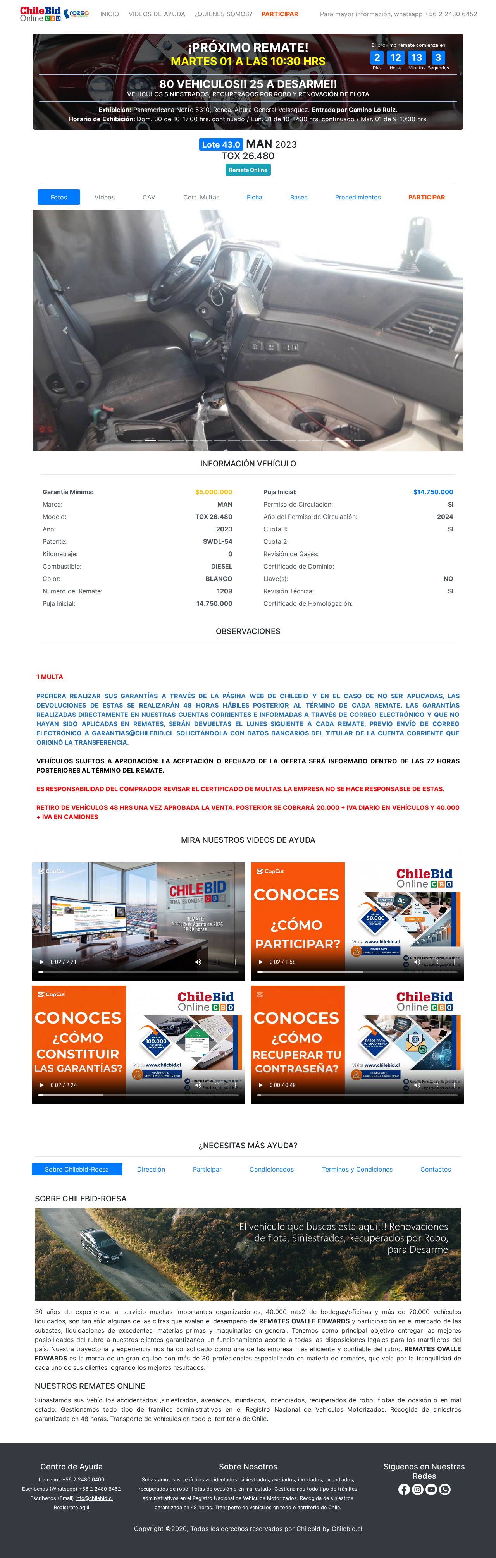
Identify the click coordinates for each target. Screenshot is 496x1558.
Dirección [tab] (151, 1169)
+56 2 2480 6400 (83, 1479)
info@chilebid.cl (94, 1498)
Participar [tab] (207, 1169)
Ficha (254, 197)
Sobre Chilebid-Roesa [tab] (77, 1169)
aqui (84, 1507)
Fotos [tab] (59, 197)
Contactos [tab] (435, 1169)
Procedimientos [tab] (358, 197)
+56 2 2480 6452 (451, 14)
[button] (65, 330)
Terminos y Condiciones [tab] (357, 1169)
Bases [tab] (298, 197)
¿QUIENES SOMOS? (223, 14)
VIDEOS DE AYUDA (157, 14)
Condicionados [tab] (272, 1169)
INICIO (109, 14)
